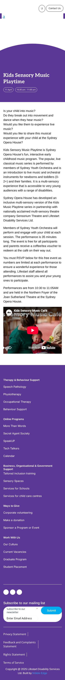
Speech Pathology (14, 386)
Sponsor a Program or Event (21, 527)
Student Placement (15, 566)
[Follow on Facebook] (6, 592)
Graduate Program (14, 559)
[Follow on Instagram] (19, 592)
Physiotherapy (12, 394)
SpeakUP (9, 441)
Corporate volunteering (17, 512)
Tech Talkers (11, 448)
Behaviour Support (15, 409)
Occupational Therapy (17, 401)
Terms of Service (13, 662)
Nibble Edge (39, 673)
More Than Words (14, 426)
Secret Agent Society (16, 433)
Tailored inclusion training (19, 473)
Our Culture (10, 544)
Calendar (9, 456)
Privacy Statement (14, 634)
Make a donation (13, 520)
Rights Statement (14, 654)
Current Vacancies (14, 551)
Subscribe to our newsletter (22, 610)
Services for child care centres (22, 496)
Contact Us (55, 8)
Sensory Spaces (13, 481)
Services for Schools (16, 488)
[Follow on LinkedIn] (12, 592)
